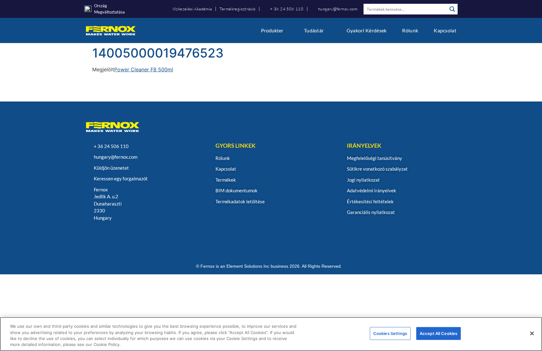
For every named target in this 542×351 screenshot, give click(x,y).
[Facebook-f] (135, 234)
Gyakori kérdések (367, 30)
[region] (271, 334)
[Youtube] (119, 234)
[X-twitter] (150, 234)
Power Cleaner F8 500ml (143, 69)
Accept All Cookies (438, 333)
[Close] (532, 333)
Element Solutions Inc (247, 266)
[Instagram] (89, 234)
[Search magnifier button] (452, 9)
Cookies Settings (390, 333)
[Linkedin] (104, 234)
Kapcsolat (445, 30)
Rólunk (410, 30)
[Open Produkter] (287, 30)
